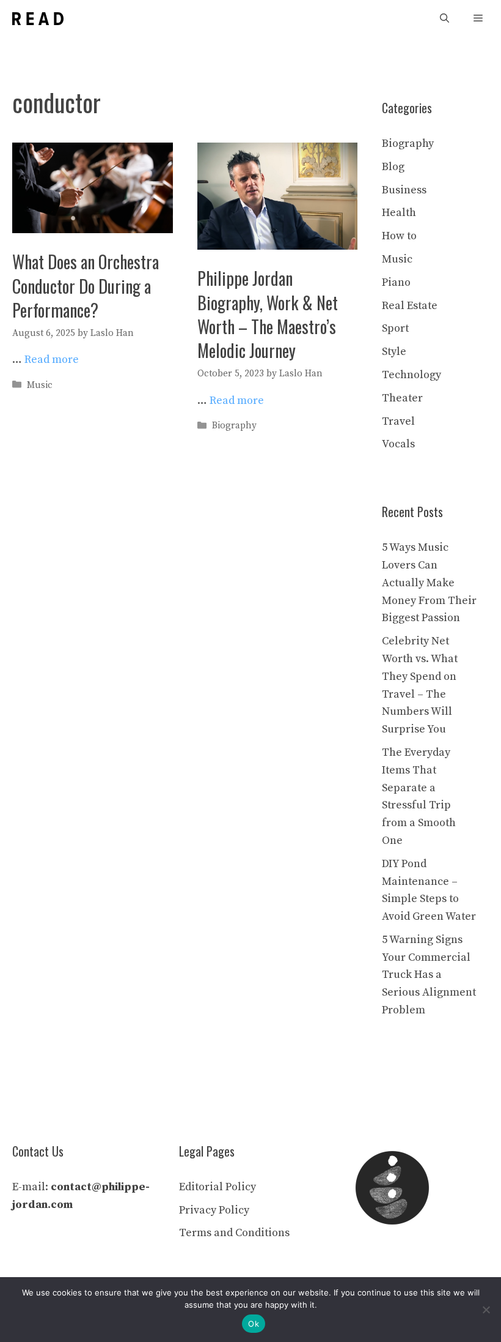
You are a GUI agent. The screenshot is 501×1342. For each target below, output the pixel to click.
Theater (402, 398)
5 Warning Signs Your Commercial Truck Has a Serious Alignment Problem (429, 975)
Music (40, 385)
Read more (51, 359)
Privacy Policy (214, 1210)
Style (394, 352)
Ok (253, 1324)
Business (404, 190)
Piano (396, 282)
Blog (393, 167)
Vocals (398, 444)
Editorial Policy (217, 1187)
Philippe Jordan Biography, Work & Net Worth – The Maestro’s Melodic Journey (267, 314)
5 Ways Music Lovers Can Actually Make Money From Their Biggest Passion (429, 582)
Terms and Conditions (234, 1233)
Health (399, 213)
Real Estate (409, 306)
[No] (486, 1309)
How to (399, 236)
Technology (411, 375)
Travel (398, 421)
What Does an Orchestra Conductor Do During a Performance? (85, 285)
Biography (234, 425)
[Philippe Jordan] (38, 18)
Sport (395, 328)
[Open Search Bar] (444, 18)
